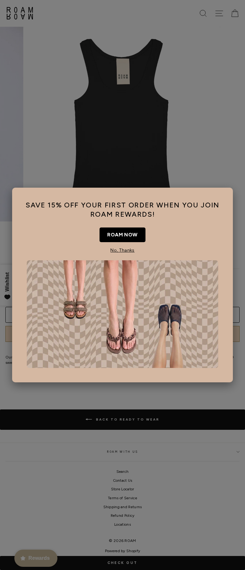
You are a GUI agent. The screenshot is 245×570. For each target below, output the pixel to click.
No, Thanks (122, 250)
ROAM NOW (122, 235)
